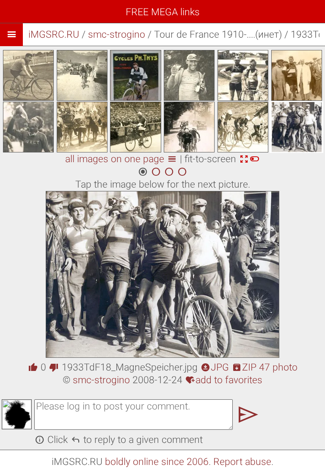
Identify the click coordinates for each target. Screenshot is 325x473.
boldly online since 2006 (157, 461)
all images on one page (121, 159)
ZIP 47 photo (264, 367)
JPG (215, 367)
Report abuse (242, 461)
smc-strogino (116, 34)
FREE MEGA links (163, 12)
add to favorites (223, 380)
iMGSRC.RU (53, 34)
